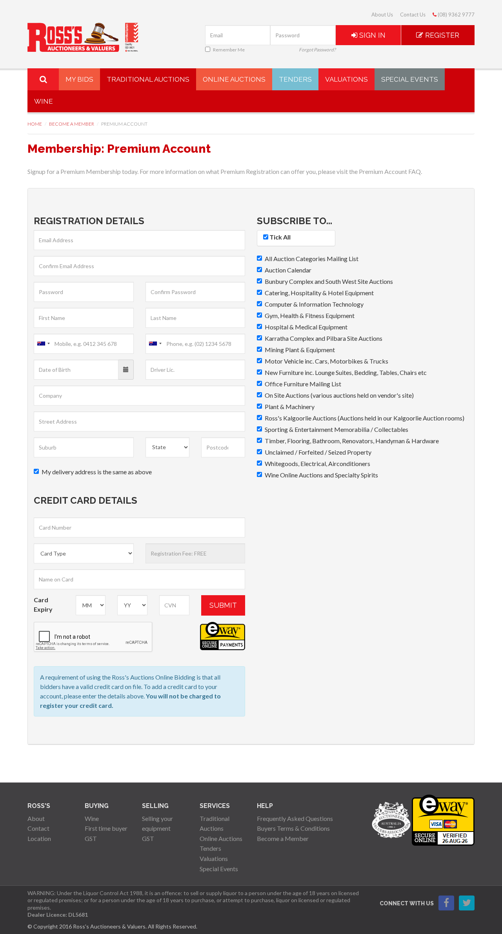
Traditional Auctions (148, 79)
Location (39, 838)
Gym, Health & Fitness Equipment (310, 315)
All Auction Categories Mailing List (311, 258)
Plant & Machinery (290, 406)
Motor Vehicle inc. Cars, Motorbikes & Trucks (326, 361)
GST (91, 838)
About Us (382, 14)
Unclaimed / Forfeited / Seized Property (318, 452)
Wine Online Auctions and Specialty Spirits (321, 475)
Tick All (279, 237)
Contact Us (413, 14)
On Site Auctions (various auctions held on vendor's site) (339, 395)
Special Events (409, 79)
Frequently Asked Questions (295, 818)
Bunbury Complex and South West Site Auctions (329, 281)
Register (441, 35)
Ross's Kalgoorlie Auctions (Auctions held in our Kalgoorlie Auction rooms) (364, 418)
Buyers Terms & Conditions (293, 828)
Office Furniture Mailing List (303, 383)
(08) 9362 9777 (456, 14)
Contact (38, 828)
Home (34, 124)
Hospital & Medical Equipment (306, 327)
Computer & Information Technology (314, 304)
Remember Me (229, 50)
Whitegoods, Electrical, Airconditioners (317, 463)
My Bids (79, 79)
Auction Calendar (288, 270)
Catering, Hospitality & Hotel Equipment (319, 292)
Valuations (346, 79)
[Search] (43, 79)
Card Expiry (43, 604)
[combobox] (43, 343)
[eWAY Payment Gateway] (443, 819)
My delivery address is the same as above (97, 471)
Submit (223, 605)
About (36, 818)
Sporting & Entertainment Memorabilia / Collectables (336, 429)
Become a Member (71, 124)
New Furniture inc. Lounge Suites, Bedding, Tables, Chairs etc (346, 372)
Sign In (371, 35)
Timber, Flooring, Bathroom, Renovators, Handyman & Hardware (352, 440)
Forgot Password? (317, 50)
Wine (43, 101)
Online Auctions (234, 79)
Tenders (295, 79)
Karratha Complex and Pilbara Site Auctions (323, 338)
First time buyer (106, 828)
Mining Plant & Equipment (300, 349)
